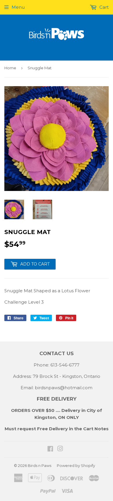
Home (10, 67)
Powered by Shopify (76, 465)
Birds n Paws (39, 465)
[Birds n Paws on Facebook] (50, 449)
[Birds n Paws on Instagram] (60, 449)
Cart (103, 7)
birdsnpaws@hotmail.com (63, 387)
